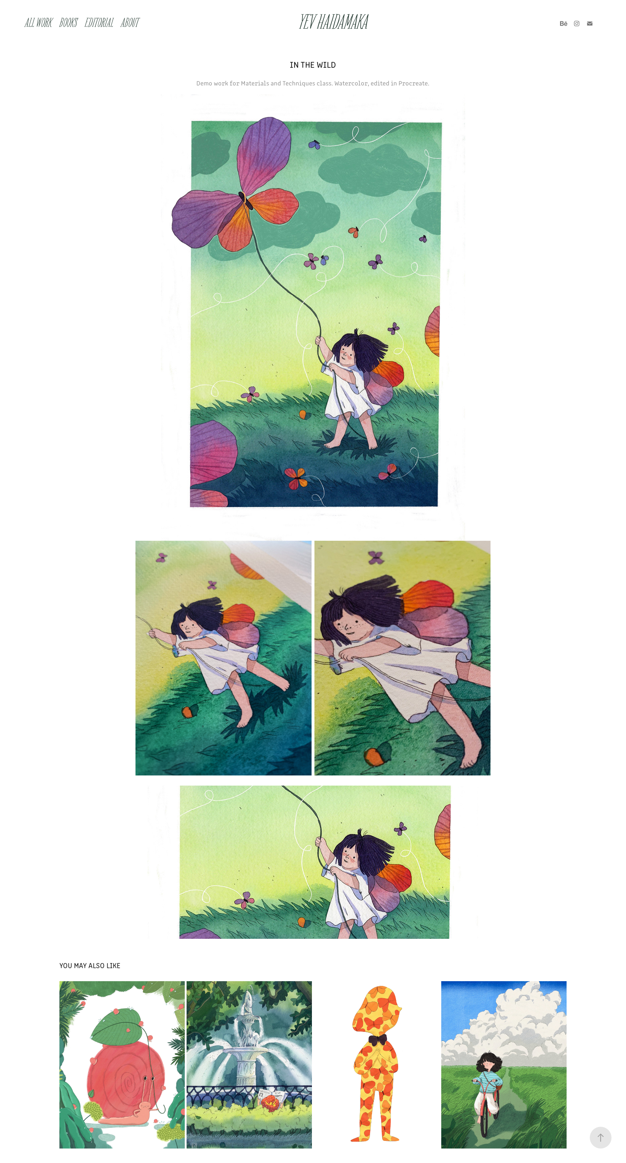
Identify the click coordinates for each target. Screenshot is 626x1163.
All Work (38, 23)
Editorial (99, 23)
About (129, 23)
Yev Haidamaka (333, 23)
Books (68, 23)
